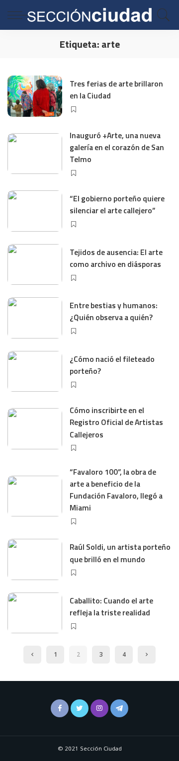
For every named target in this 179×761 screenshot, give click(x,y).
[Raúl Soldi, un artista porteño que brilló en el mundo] (34, 559)
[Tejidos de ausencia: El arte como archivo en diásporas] (34, 264)
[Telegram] (119, 708)
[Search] (161, 15)
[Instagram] (99, 708)
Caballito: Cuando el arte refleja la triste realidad (111, 606)
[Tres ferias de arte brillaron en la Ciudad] (34, 96)
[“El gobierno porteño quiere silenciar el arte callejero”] (34, 211)
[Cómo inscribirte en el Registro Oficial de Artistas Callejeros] (34, 428)
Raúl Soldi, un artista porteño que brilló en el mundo (120, 553)
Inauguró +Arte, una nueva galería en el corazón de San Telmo (117, 147)
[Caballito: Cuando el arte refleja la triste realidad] (34, 613)
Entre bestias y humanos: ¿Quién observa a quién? (114, 311)
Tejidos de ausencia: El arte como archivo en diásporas (116, 258)
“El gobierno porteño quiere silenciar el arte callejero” (117, 204)
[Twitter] (80, 708)
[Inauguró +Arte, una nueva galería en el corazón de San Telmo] (34, 153)
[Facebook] (60, 708)
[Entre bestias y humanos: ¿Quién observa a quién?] (34, 317)
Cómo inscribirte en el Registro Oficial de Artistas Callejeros (116, 422)
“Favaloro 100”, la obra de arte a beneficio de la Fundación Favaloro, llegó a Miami (116, 490)
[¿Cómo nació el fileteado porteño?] (34, 371)
